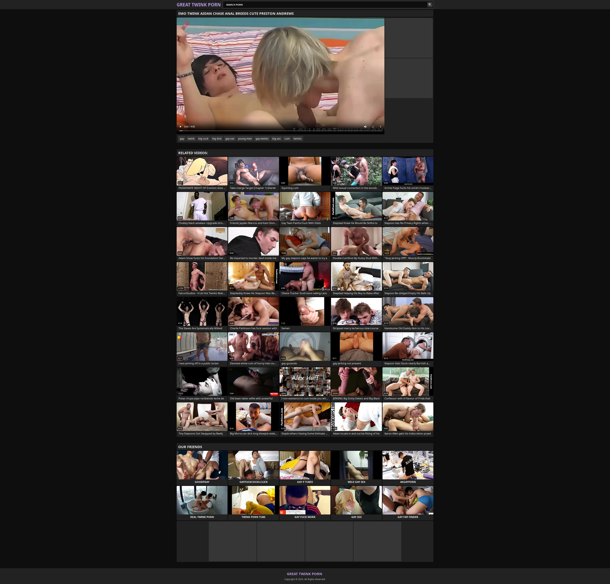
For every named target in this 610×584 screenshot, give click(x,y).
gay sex (229, 138)
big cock (203, 138)
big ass (276, 138)
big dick (217, 138)
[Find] (430, 4)
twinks (298, 138)
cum (287, 138)
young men (245, 138)
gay (182, 138)
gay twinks (262, 138)
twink (191, 138)
